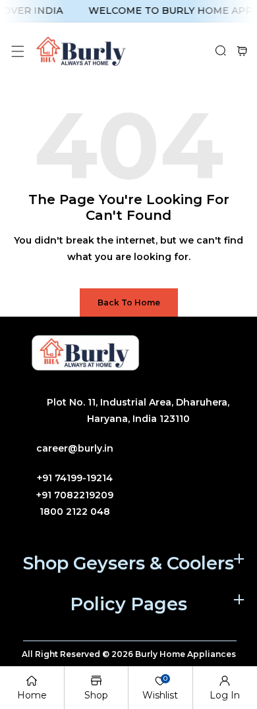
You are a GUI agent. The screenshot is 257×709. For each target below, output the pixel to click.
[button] (17, 51)
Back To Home (129, 302)
